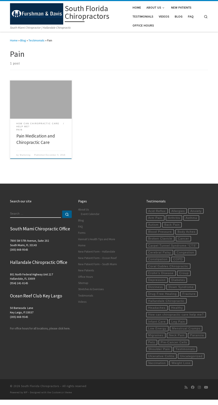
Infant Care (157, 321)
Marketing (25, 155)
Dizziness (155, 287)
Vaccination (157, 363)
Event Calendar (90, 214)
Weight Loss (181, 363)
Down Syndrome (181, 287)
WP (25, 392)
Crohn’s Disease (161, 273)
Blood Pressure (160, 231)
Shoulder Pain (159, 349)
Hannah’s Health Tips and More (96, 239)
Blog (23, 40)
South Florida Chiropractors (40, 386)
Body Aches (186, 231)
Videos (82, 302)
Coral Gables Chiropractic (168, 266)
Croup (184, 273)
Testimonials (36, 40)
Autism (153, 224)
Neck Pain (177, 335)
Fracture (189, 293)
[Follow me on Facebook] (192, 387)
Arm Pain (155, 217)
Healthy (177, 307)
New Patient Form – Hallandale (96, 251)
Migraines (155, 335)
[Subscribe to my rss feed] (186, 387)
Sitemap (83, 283)
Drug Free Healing (162, 293)
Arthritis (174, 217)
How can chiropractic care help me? (176, 314)
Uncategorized (191, 356)
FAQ (80, 226)
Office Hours (85, 277)
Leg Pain (178, 321)
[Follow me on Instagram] (199, 387)
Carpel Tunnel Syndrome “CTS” (172, 245)
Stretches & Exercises (91, 289)
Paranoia (197, 335)
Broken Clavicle (160, 238)
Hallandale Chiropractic (166, 301)
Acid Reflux (157, 211)
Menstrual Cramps (186, 328)
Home (14, 40)
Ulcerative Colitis (161, 356)
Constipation (158, 259)
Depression (157, 280)
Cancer (183, 238)
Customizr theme (62, 392)
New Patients (86, 270)
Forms (81, 233)
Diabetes (178, 280)
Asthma (191, 217)
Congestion (185, 252)
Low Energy (157, 328)
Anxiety (196, 211)
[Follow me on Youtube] (206, 387)
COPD (178, 259)
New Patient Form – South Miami (97, 264)
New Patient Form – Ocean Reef (97, 258)
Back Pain (172, 224)
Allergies (178, 211)
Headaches (156, 307)
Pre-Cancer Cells (174, 342)
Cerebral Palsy (159, 252)
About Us (83, 209)
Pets (151, 342)
